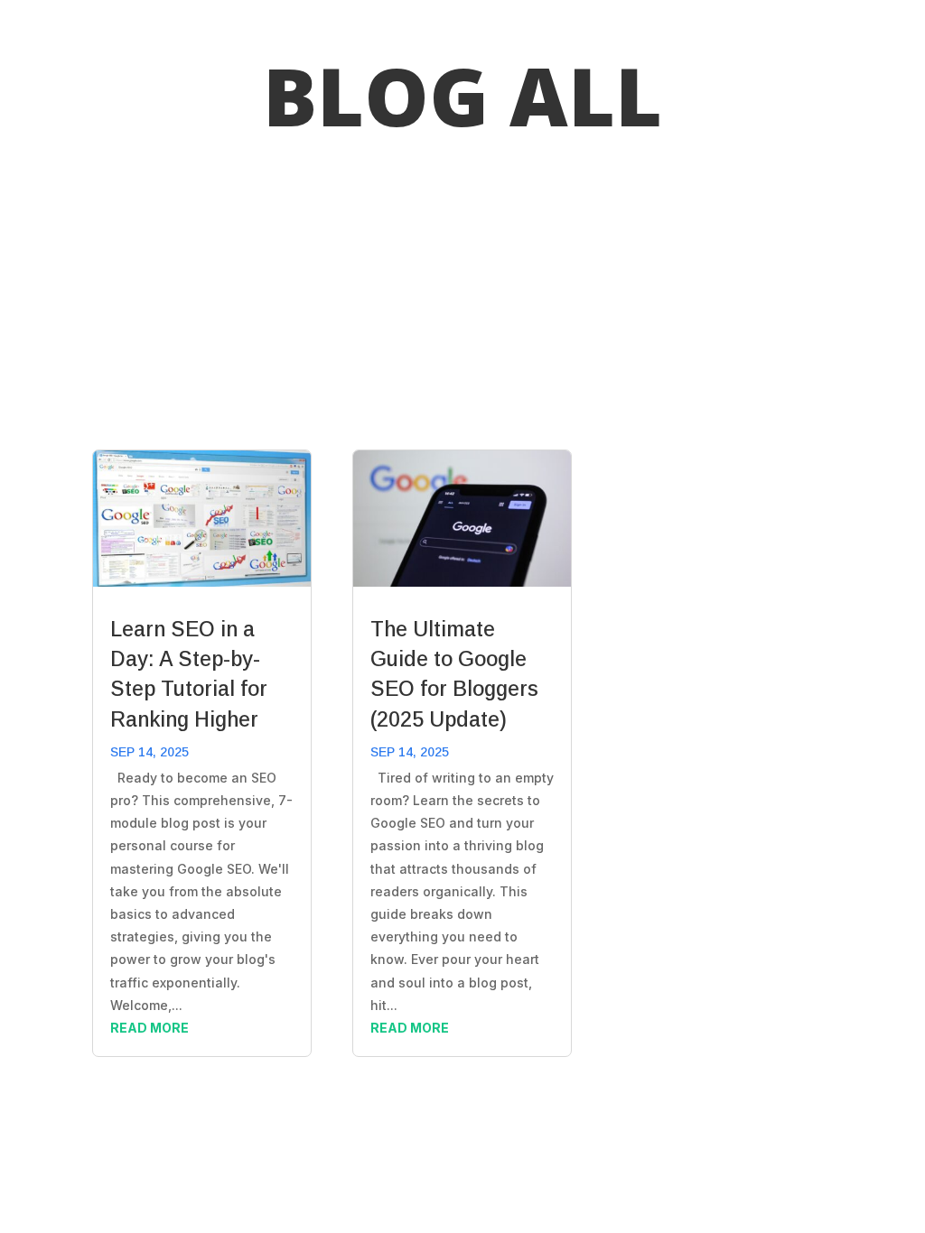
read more (149, 1027)
